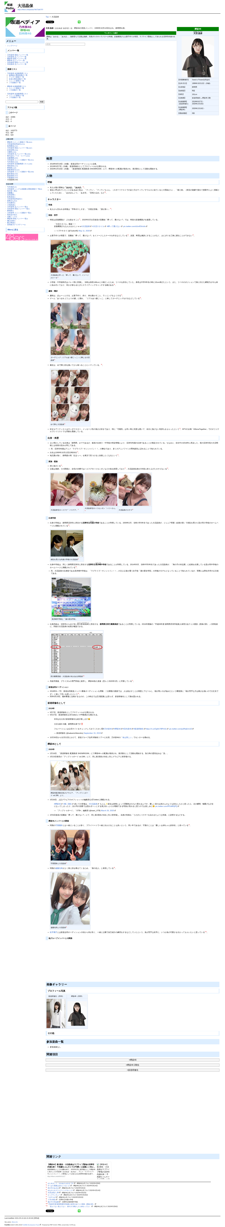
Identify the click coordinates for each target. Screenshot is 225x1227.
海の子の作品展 (53, 1202)
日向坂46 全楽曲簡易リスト (17, 94)
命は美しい (127, 737)
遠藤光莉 (59, 868)
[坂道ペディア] (25, 27)
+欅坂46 (132, 1060)
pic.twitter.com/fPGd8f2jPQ (166, 806)
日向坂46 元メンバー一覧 (16, 64)
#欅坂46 (117, 729)
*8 (68, 525)
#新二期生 (67, 804)
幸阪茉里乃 (13, 170)
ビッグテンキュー (54, 1195)
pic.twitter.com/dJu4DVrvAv (134, 226)
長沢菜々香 (12, 191)
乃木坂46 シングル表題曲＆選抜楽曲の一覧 (24, 189)
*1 (83, 187)
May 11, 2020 (84, 231)
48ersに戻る (12, 230)
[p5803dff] (69, 686)
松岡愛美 (12, 146)
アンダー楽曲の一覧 (16, 77)
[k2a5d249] (58, 214)
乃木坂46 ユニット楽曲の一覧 (20, 160)
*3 (110, 208)
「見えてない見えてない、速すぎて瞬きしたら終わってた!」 (69, 1206)
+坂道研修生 (132, 1070)
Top (47, 17)
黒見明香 (12, 176)
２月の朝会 (52, 1199)
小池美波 (11, 205)
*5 (140, 298)
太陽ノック (12, 217)
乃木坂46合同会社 (16, 144)
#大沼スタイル (98, 226)
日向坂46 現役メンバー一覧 (17, 62)
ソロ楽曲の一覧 (15, 83)
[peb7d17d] (69, 820)
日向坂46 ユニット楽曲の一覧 (20, 172)
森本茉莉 (12, 174)
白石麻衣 (11, 203)
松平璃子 (53, 932)
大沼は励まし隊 (53, 1192)
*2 (105, 192)
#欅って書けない (114, 226)
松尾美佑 (11, 197)
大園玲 (11, 152)
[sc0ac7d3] (64, 1041)
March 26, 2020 (107, 810)
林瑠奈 (11, 168)
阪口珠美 (11, 223)
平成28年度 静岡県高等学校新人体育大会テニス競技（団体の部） (71, 1204)
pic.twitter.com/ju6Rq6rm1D (180, 729)
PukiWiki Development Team (30, 1225)
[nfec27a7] (59, 437)
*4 (114, 284)
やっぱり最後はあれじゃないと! (59, 1185)
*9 (76, 567)
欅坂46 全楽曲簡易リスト (16, 86)
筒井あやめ (12, 215)
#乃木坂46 (107, 729)
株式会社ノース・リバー (18, 156)
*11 (206, 931)
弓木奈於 (12, 162)
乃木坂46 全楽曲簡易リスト (17, 73)
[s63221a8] (58, 461)
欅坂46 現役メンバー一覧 (16, 58)
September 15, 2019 (92, 733)
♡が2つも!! (52, 1197)
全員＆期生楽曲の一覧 (17, 79)
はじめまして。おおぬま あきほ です (61, 1183)
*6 (101, 364)
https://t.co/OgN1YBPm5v (156, 729)
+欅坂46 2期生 (132, 1065)
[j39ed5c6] (56, 517)
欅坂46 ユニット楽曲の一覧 (19, 142)
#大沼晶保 (85, 226)
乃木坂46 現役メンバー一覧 (17, 55)
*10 (83, 676)
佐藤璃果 (12, 158)
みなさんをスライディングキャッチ (60, 1190)
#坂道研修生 (138, 729)
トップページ (12, 46)
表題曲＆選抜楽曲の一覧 (18, 75)
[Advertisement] (124, 135)
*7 (125, 468)
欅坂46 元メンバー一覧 (16, 60)
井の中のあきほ (53, 1188)
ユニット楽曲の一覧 (16, 81)
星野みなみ (12, 201)
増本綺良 (12, 166)
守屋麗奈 (12, 178)
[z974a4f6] (58, 290)
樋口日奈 (11, 221)
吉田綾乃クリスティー (16, 225)
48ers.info (15, 1222)
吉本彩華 (12, 150)
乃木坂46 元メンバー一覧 (16, 57)
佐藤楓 (10, 193)
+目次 (48, 44)
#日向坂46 (127, 729)
